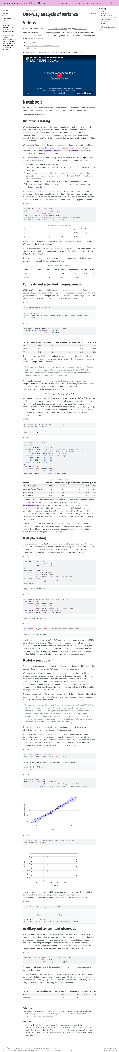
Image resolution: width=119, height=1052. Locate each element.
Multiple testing (105, 21)
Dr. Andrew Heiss (40, 1048)
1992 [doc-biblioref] (54, 359)
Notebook (103, 13)
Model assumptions (107, 24)
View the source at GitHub (109, 1050)
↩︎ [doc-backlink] (84, 1025)
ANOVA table (31, 42)
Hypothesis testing (106, 15)
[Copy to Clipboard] (95, 207)
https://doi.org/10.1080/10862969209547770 (40, 1016)
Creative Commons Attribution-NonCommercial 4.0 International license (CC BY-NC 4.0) (48, 1050)
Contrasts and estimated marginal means (108, 18)
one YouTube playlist (35, 38)
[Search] (114, 3)
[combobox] (114, 3)
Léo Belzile (19, 1048)
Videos (102, 11)
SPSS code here (80, 28)
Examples (26, 10)
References (104, 30)
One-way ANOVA (34, 10)
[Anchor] (52, 120)
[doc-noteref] (47, 415)
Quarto (115, 1048)
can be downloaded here (57, 28)
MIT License (52, 1048)
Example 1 (42, 115)
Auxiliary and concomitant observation (108, 26)
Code (92, 14)
